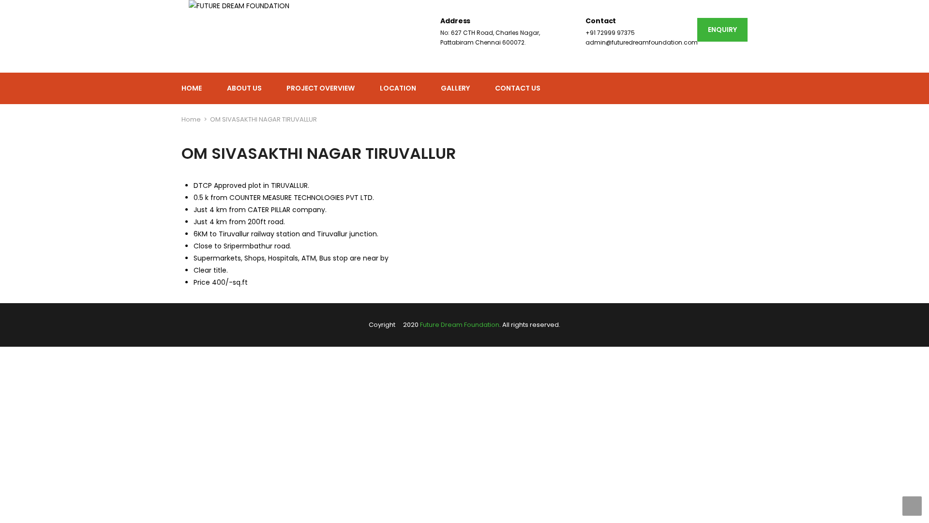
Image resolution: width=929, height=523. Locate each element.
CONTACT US (517, 88)
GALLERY (455, 88)
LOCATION (398, 88)
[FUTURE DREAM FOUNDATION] (239, 36)
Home (191, 119)
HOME (191, 88)
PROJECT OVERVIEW (320, 88)
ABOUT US (244, 88)
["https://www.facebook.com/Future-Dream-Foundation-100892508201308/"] (743, 88)
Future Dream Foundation (459, 324)
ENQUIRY (722, 29)
